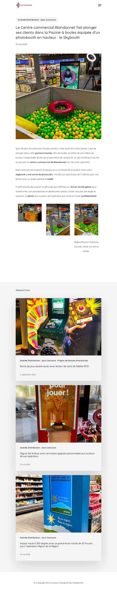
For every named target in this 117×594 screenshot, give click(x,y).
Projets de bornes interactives (73, 360)
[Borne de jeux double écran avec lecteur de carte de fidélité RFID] (58, 339)
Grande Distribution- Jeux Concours (37, 19)
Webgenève (77, 582)
